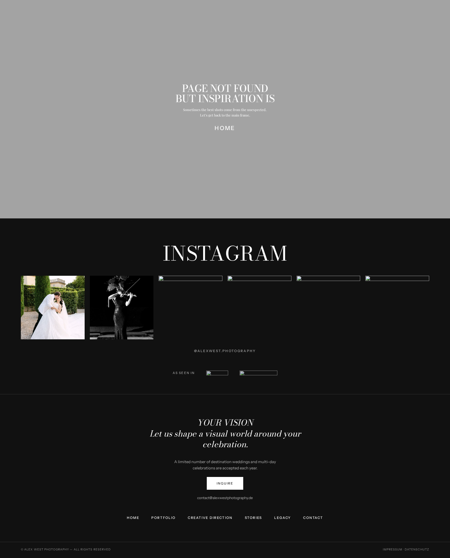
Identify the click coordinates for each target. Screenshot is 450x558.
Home (133, 517)
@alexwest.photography (225, 351)
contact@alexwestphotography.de (225, 497)
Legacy (282, 517)
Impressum (393, 549)
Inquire (225, 483)
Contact (313, 517)
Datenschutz (417, 549)
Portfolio (163, 517)
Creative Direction (210, 517)
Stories (253, 517)
